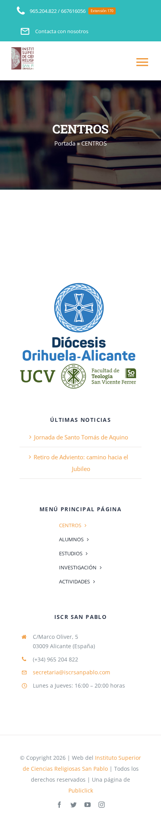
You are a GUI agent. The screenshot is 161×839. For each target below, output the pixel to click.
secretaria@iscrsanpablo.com (71, 672)
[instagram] (101, 805)
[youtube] (87, 805)
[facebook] (59, 805)
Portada (64, 143)
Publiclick (80, 790)
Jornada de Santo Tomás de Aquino (81, 437)
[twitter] (73, 805)
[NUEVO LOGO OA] (78, 282)
